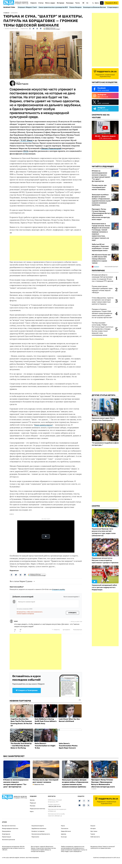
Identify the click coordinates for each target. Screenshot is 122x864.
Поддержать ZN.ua (111, 3)
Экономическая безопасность (41, 834)
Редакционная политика (37, 808)
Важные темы (9, 7)
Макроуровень (6, 831)
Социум (92, 826)
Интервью (60, 3)
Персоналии (35, 837)
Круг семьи (93, 831)
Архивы (32, 800)
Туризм (92, 834)
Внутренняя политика (9, 826)
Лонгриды (69, 3)
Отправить (72, 613)
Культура (64, 837)
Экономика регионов (8, 839)
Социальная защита (38, 826)
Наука (63, 826)
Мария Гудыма (22, 84)
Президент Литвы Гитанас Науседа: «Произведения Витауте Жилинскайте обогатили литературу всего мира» (101, 214)
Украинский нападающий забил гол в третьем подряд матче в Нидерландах (104, 587)
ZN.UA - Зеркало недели (105, 136)
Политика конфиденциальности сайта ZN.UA (106, 857)
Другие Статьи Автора (103, 395)
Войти (97, 3)
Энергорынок (6, 834)
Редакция (33, 803)
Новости (33, 3)
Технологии (64, 828)
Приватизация (6, 837)
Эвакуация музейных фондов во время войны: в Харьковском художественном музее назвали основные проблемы (101, 200)
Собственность (95, 837)
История (93, 828)
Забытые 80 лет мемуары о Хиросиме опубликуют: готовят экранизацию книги (100, 247)
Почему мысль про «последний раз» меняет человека (99, 187)
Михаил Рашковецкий (51, 148)
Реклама (32, 806)
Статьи (40, 3)
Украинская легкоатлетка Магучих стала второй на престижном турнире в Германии (105, 560)
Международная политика (10, 828)
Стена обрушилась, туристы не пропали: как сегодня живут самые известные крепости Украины (102, 301)
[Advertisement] (46, 248)
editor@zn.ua (58, 816)
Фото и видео (50, 3)
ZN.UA (25, 151)
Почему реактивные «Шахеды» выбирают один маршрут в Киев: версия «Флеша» (102, 289)
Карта (31, 811)
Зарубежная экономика (39, 828)
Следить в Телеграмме (28, 690)
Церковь (63, 834)
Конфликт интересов (38, 831)
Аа (102, 3)
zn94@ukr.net (52, 811)
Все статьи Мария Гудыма (21, 581)
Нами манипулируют (43, 425)
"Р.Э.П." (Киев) (26, 140)
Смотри (96, 506)
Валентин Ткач (39, 784)
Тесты (77, 3)
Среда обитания (66, 831)
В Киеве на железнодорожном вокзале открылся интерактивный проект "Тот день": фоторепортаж (101, 176)
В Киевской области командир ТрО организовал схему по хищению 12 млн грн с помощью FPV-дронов (102, 278)
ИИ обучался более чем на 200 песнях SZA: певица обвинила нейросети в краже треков (101, 259)
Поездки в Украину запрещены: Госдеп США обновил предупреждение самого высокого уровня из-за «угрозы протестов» (102, 313)
